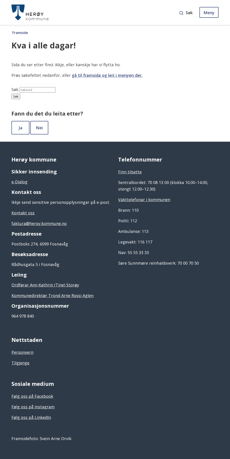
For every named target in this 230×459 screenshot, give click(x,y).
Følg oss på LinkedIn (31, 417)
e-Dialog (19, 181)
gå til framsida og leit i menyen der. (107, 75)
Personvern (22, 352)
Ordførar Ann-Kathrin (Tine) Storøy (45, 285)
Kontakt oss (23, 213)
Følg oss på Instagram (33, 406)
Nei (39, 127)
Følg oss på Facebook (32, 396)
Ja (20, 127)
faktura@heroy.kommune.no (39, 223)
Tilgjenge (20, 363)
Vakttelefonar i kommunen (144, 199)
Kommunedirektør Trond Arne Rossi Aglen (52, 295)
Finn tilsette (130, 172)
